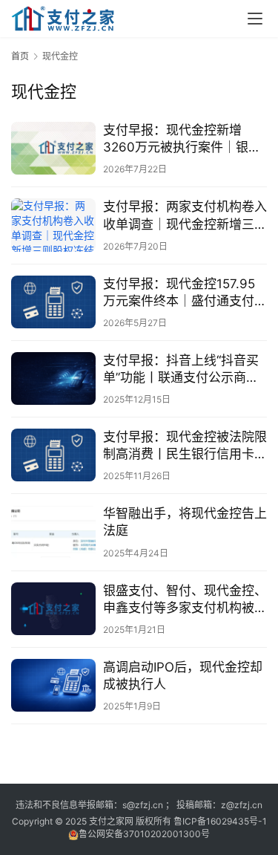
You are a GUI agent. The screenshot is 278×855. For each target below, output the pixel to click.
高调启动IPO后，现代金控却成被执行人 (182, 676)
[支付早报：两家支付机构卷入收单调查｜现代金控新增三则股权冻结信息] (53, 224)
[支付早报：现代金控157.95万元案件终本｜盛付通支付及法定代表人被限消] (53, 302)
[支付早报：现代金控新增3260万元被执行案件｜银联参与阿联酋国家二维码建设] (53, 148)
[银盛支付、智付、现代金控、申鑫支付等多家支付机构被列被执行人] (53, 608)
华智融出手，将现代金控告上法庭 (185, 522)
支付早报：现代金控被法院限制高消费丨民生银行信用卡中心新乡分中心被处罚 (185, 446)
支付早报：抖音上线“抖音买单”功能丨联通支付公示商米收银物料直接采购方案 (181, 369)
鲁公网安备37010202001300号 (144, 833)
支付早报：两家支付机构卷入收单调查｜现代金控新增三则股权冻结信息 (185, 216)
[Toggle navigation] (255, 18)
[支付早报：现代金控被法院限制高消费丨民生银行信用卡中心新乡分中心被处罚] (53, 455)
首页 (20, 56)
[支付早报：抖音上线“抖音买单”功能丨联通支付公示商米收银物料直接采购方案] (53, 378)
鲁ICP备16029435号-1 (220, 821)
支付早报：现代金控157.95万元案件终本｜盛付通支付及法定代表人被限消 (185, 293)
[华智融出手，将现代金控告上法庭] (53, 531)
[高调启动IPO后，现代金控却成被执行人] (53, 685)
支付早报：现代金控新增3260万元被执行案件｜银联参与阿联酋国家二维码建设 (182, 139)
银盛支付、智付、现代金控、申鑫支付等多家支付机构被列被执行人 (185, 600)
